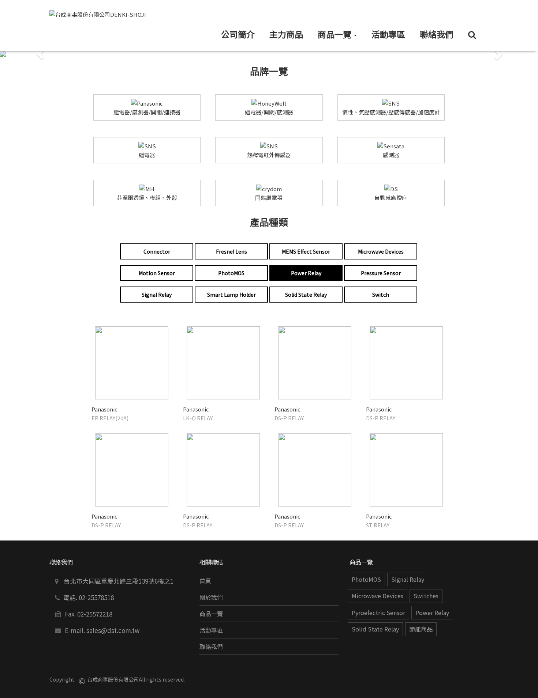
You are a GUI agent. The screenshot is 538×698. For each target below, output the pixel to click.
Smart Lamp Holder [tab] (231, 294)
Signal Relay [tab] (157, 294)
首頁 (205, 581)
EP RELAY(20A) (109, 418)
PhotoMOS (366, 579)
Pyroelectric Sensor (378, 612)
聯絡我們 (211, 646)
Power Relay (432, 612)
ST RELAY (377, 525)
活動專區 (211, 630)
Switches (426, 596)
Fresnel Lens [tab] (231, 251)
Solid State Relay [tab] (306, 294)
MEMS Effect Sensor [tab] (306, 251)
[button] (40, 54)
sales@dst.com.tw (113, 630)
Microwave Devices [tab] (381, 251)
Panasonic (104, 409)
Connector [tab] (156, 251)
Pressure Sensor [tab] (381, 273)
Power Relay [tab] (306, 273)
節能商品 (421, 629)
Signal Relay (407, 579)
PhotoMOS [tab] (231, 273)
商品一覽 (211, 614)
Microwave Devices (377, 596)
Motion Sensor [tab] (157, 273)
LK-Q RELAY (198, 418)
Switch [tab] (380, 294)
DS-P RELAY (289, 418)
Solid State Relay (375, 629)
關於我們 (211, 597)
